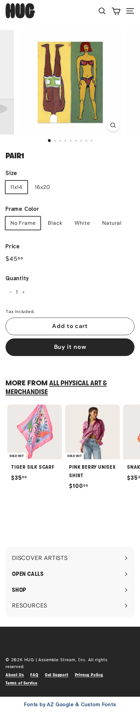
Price (13, 246)
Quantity (17, 278)
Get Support (56, 674)
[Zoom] (113, 125)
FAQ (34, 674)
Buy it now (70, 347)
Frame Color (22, 209)
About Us (15, 674)
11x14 (16, 187)
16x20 (42, 187)
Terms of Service (21, 682)
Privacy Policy (89, 674)
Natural (112, 223)
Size (11, 173)
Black (55, 223)
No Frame (22, 223)
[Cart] (116, 10)
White (82, 223)
